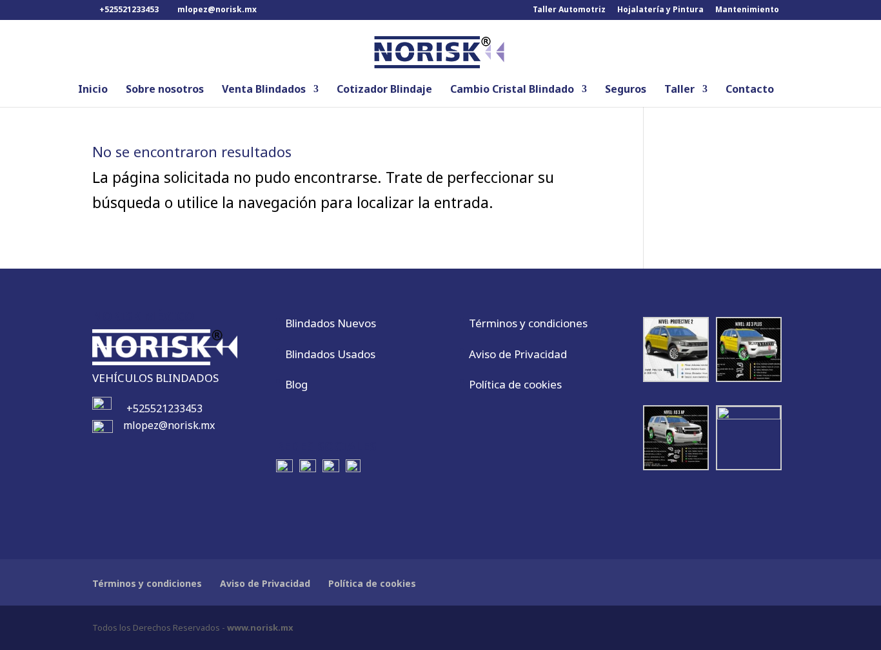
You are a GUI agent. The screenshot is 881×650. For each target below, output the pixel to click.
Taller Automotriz (569, 10)
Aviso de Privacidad (518, 354)
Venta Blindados (264, 90)
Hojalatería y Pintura (660, 10)
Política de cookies (515, 384)
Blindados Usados (330, 354)
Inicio (93, 90)
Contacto (750, 90)
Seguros (625, 90)
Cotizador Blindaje (384, 90)
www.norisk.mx (260, 627)
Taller (679, 90)
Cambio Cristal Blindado (512, 90)
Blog (296, 384)
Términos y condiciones (528, 323)
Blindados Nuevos (330, 323)
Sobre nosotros (165, 90)
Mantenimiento (747, 10)
